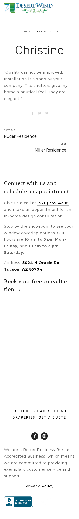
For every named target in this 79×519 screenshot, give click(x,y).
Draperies (24, 417)
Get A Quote (52, 417)
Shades (42, 411)
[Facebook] (34, 436)
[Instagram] (44, 436)
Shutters (20, 411)
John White (28, 31)
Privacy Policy (39, 486)
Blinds (61, 411)
